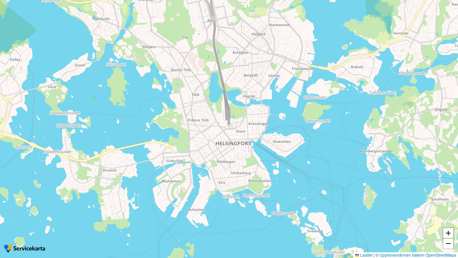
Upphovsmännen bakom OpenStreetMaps (418, 255)
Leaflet (366, 255)
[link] (25, 249)
